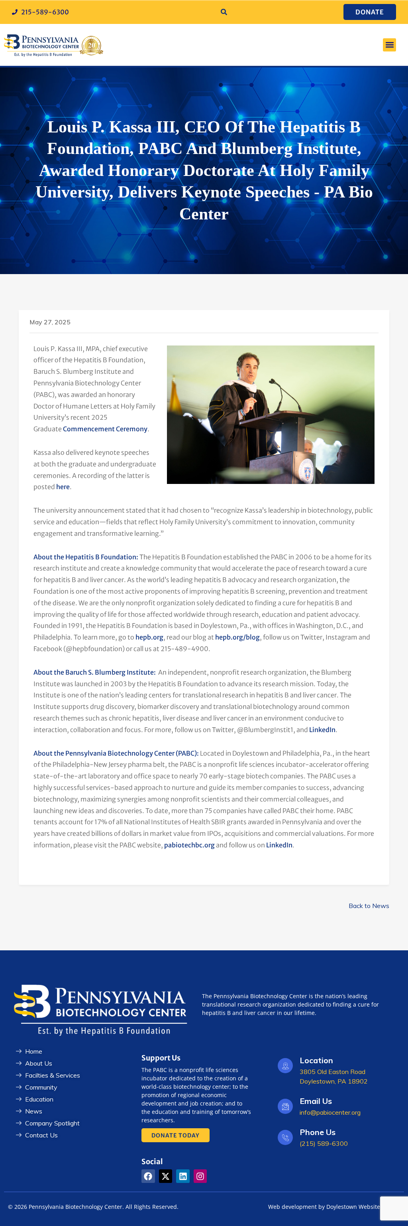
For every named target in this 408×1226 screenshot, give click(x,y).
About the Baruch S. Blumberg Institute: (94, 672)
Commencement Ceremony (105, 429)
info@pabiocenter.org (330, 1112)
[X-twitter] (166, 1176)
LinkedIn (322, 730)
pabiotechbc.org (189, 845)
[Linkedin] (183, 1176)
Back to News (369, 906)
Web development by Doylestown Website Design (334, 1206)
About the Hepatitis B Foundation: (85, 557)
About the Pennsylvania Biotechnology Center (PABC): (116, 753)
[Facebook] (148, 1176)
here (63, 487)
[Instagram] (200, 1176)
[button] (224, 12)
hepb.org (149, 637)
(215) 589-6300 (324, 1143)
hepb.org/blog (237, 637)
